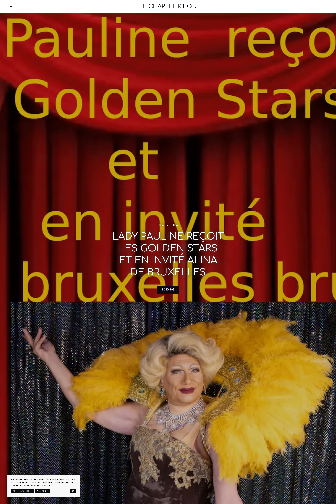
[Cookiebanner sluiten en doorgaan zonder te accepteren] (73, 491)
